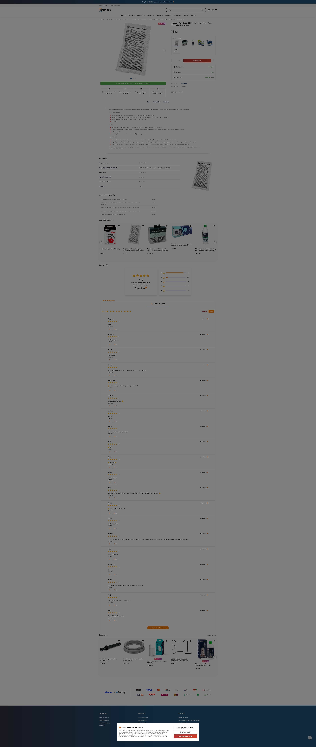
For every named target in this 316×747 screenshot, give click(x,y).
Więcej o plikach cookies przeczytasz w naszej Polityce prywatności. (145, 736)
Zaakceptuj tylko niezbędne (185, 728)
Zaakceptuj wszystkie (185, 736)
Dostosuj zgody (185, 732)
